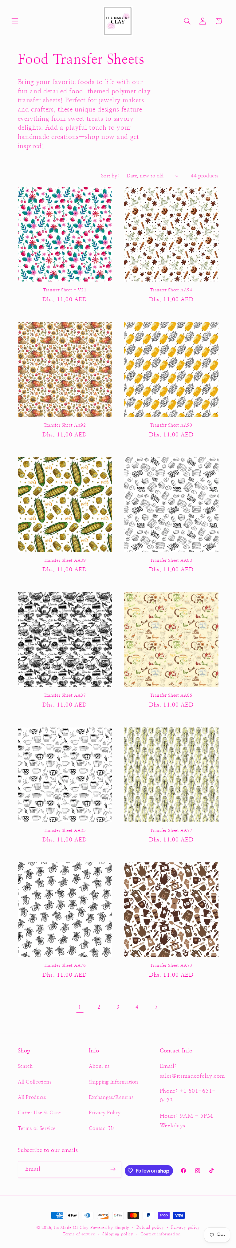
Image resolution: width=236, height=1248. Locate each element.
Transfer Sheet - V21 (64, 290)
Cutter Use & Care (39, 1112)
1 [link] (79, 1007)
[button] (15, 21)
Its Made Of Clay (71, 1228)
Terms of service (79, 1234)
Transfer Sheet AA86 (171, 695)
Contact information (160, 1234)
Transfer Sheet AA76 (65, 965)
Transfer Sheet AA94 (171, 290)
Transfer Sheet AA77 (171, 831)
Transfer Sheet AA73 (171, 965)
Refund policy (150, 1228)
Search (25, 1066)
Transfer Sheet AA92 (65, 425)
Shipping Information (113, 1082)
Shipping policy (117, 1234)
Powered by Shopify (110, 1228)
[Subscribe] (113, 1169)
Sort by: (110, 175)
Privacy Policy (105, 1112)
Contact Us (102, 1128)
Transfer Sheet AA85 (65, 831)
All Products (32, 1097)
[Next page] (156, 1007)
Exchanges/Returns (111, 1097)
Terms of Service (37, 1128)
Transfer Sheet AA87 (65, 695)
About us (99, 1066)
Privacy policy (185, 1228)
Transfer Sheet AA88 (171, 560)
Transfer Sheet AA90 (171, 425)
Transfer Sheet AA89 (65, 560)
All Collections (35, 1082)
